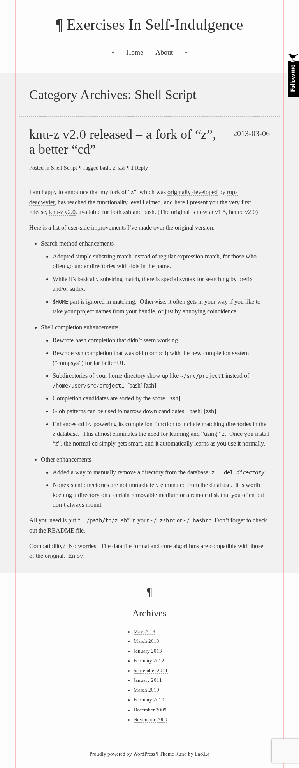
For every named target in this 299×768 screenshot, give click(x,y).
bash (105, 168)
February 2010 (149, 700)
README (60, 530)
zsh (121, 168)
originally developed (192, 192)
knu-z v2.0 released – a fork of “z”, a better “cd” (122, 141)
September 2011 (151, 670)
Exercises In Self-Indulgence (155, 24)
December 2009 (150, 710)
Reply (139, 168)
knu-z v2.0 (62, 212)
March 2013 (146, 641)
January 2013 (148, 651)
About (164, 52)
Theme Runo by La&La (184, 754)
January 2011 (148, 680)
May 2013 (144, 631)
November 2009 (150, 719)
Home (134, 52)
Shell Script (64, 168)
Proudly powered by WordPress (122, 754)
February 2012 (149, 661)
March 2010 (146, 690)
